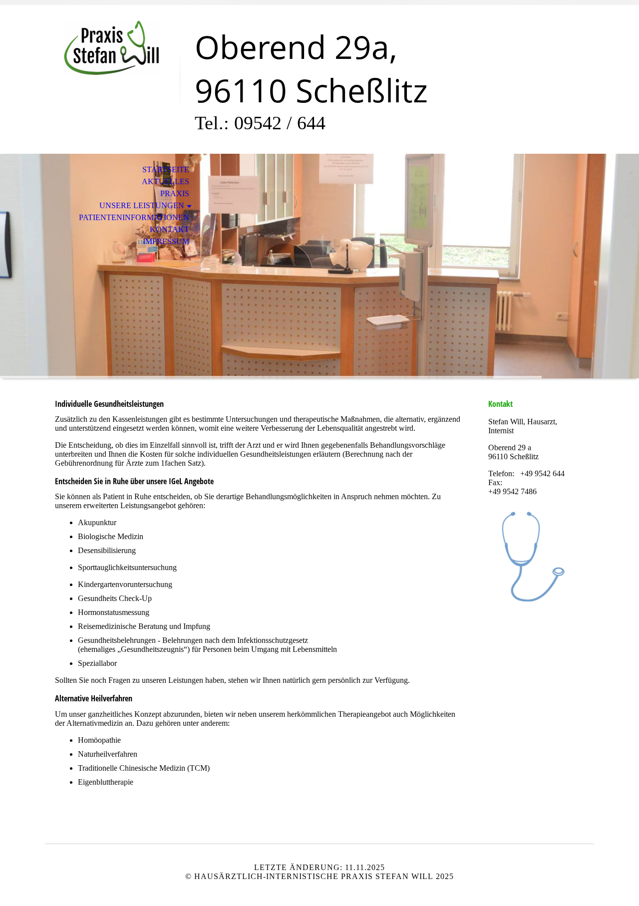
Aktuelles (165, 181)
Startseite (165, 169)
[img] (112, 48)
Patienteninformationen (134, 217)
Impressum (166, 241)
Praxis (174, 193)
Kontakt (169, 229)
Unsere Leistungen (141, 205)
